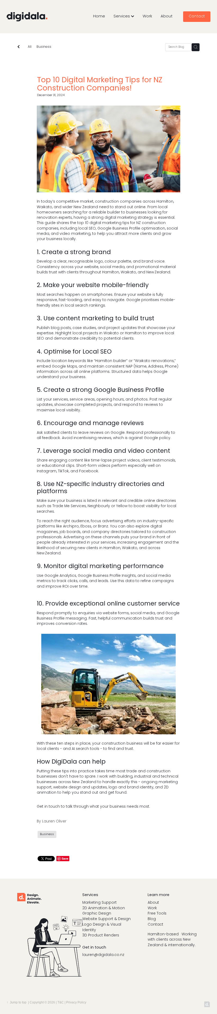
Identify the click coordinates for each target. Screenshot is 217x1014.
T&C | (61, 1002)
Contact (197, 16)
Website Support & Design (106, 919)
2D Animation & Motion (103, 908)
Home (99, 16)
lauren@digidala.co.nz (103, 955)
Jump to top (18, 1002)
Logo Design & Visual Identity (101, 927)
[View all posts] (18, 47)
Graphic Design (96, 914)
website (144, 295)
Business (44, 47)
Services (122, 16)
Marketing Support (99, 903)
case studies (84, 328)
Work (147, 16)
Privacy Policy (76, 1002)
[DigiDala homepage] (27, 16)
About (167, 16)
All (29, 47)
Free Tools (157, 914)
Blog (152, 919)
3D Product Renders (100, 935)
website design (67, 787)
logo (98, 262)
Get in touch (48, 807)
